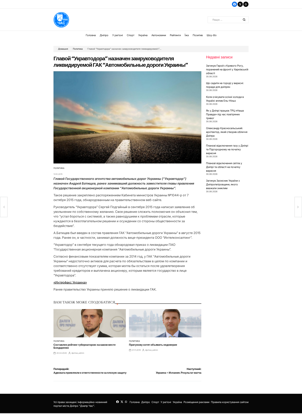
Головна (91, 35)
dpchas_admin (77, 353)
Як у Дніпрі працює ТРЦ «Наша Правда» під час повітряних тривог (225, 114)
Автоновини (158, 35)
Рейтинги (175, 35)
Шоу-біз (211, 35)
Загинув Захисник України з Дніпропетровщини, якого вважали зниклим (223, 184)
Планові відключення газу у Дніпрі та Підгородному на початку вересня (227, 149)
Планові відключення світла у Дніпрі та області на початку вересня (224, 167)
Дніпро (104, 35)
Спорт (130, 35)
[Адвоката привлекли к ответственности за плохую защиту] (4, 207)
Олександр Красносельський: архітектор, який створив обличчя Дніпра (226, 132)
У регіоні (117, 35)
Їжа (187, 35)
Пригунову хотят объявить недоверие (153, 345)
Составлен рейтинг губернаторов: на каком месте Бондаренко (84, 346)
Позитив (198, 35)
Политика (58, 168)
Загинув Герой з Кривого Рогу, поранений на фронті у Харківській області (227, 69)
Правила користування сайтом (230, 402)
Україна (143, 35)
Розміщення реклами (196, 402)
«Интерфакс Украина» (70, 282)
